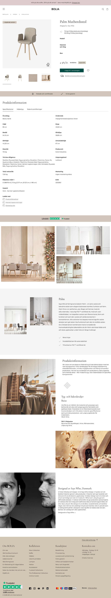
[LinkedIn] (47, 588)
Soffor (31, 553)
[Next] (48, 78)
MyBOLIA (6, 573)
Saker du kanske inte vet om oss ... (14, 570)
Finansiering (60, 553)
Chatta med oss (87, 558)
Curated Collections (36, 570)
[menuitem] (3, 9)
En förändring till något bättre (13, 564)
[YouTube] (39, 588)
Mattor (31, 564)
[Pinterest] (43, 588)
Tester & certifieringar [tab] (34, 109)
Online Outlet (34, 576)
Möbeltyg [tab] (20, 109)
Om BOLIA (9, 546)
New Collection (34, 550)
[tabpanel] (55, 163)
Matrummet (25, 14)
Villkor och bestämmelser (65, 562)
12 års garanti (60, 559)
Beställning (60, 550)
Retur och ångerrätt (62, 564)
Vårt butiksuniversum (10, 553)
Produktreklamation (63, 567)
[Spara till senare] (88, 70)
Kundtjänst (61, 546)
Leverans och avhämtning (65, 556)
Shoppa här (76, 2)
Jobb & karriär (7, 559)
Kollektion (34, 546)
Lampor (32, 562)
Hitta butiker (92, 588)
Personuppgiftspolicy (63, 576)
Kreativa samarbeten (10, 567)
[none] (55, 9)
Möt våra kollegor (9, 556)
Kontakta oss (60, 573)
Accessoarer (33, 567)
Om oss (5, 550)
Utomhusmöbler (35, 559)
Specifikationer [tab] (8, 109)
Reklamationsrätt (62, 570)
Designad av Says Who (66, 512)
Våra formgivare (8, 562)
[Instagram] (34, 588)
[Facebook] (30, 588)
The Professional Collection (38, 573)
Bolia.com (5, 14)
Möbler (15, 14)
